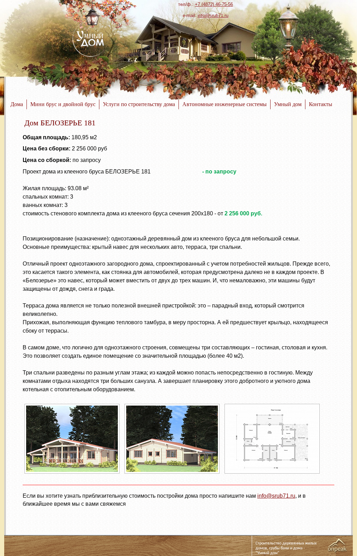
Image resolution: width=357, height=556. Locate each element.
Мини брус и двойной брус (63, 104)
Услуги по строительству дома (139, 104)
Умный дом (288, 104)
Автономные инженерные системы (224, 104)
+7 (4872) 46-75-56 (214, 4)
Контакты (320, 104)
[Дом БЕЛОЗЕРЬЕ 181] (72, 473)
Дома (16, 104)
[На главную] (90, 39)
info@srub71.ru (213, 15)
